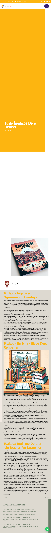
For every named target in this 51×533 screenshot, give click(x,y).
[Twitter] (44, 1)
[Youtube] (47, 1)
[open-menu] (46, 6)
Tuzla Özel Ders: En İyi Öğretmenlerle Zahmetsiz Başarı (18, 509)
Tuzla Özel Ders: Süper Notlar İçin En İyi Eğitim (16, 517)
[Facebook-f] (41, 1)
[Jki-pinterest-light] (49, 1)
